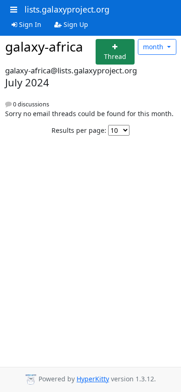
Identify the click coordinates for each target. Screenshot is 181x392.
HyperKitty (93, 378)
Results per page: (79, 130)
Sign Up (75, 24)
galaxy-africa (44, 46)
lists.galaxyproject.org (67, 9)
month (154, 46)
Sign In (29, 24)
